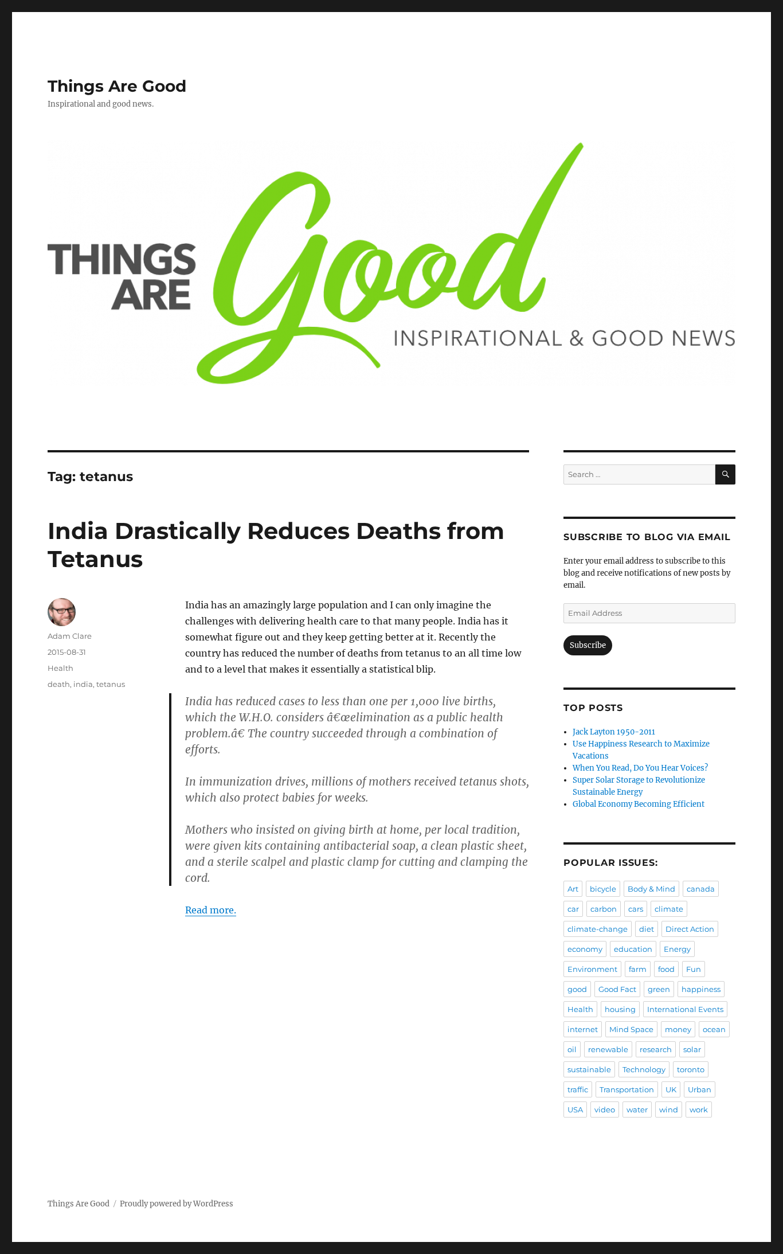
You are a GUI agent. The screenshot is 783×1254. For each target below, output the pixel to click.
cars (635, 908)
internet (582, 1029)
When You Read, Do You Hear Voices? (640, 768)
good (577, 989)
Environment (592, 969)
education (633, 949)
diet (646, 928)
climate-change (597, 928)
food (666, 969)
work (699, 1109)
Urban (699, 1089)
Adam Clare (70, 635)
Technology (644, 1069)
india (83, 684)
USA (575, 1109)
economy (584, 949)
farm (638, 969)
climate (669, 908)
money (678, 1029)
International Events (685, 1009)
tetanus (110, 684)
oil (572, 1049)
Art (572, 888)
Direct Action (689, 928)
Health (60, 668)
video (604, 1109)
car (573, 908)
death (59, 684)
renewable (608, 1049)
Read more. (210, 910)
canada (701, 888)
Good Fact (617, 989)
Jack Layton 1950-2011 (614, 732)
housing (620, 1009)
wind (668, 1109)
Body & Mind (651, 888)
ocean (714, 1029)
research (656, 1049)
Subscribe (588, 645)
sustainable (589, 1069)
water (637, 1109)
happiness (701, 989)
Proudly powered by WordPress (176, 1204)
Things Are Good (117, 86)
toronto (690, 1069)
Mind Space (631, 1029)
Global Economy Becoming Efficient (638, 804)
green (659, 989)
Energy (677, 949)
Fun (693, 969)
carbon (603, 908)
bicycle (603, 888)
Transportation (627, 1089)
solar (692, 1049)
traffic (577, 1089)
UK (670, 1089)
